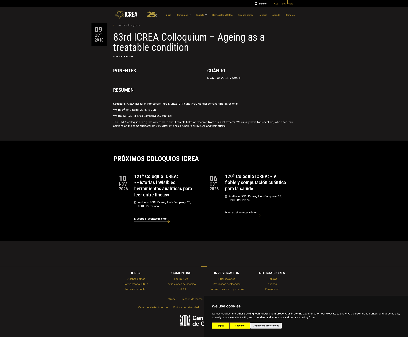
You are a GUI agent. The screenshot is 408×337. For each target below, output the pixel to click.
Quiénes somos (245, 15)
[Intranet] (256, 3)
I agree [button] (220, 325)
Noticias (263, 15)
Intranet (263, 3)
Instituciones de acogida (181, 284)
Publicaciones (226, 278)
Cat (276, 3)
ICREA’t (181, 289)
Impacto (200, 15)
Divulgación (272, 289)
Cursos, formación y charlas (226, 289)
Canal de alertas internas (153, 307)
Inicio (168, 15)
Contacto (290, 15)
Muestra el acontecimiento (150, 218)
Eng (284, 3)
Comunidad (182, 15)
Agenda (276, 15)
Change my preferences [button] (266, 325)
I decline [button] (239, 325)
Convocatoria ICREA (222, 15)
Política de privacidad (186, 307)
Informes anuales (135, 289)
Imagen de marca (192, 299)
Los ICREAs (181, 278)
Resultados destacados (226, 284)
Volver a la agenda (129, 25)
